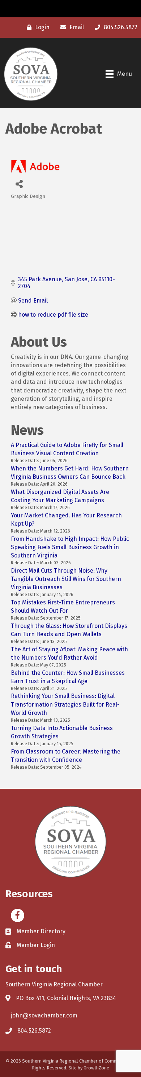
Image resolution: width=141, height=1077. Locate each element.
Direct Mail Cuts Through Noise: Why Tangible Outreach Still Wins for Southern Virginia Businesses (66, 579)
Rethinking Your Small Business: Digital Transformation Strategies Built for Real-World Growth (65, 704)
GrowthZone (96, 1068)
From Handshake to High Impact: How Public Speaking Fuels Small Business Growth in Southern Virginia (70, 547)
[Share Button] (19, 183)
